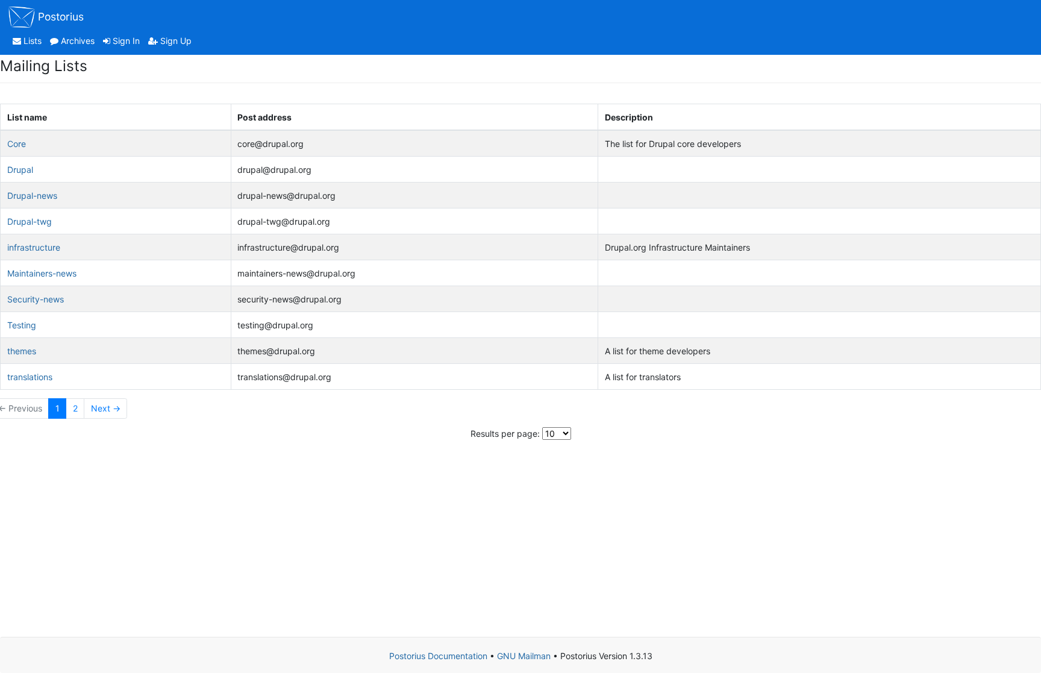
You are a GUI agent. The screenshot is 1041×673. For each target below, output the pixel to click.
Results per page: (505, 433)
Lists (31, 41)
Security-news (35, 299)
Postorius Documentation (438, 656)
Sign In (125, 41)
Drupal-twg (29, 221)
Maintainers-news (42, 273)
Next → (105, 408)
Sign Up (175, 41)
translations (29, 377)
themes (21, 351)
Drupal (20, 169)
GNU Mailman (524, 656)
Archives (76, 41)
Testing (21, 325)
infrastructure (33, 247)
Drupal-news (32, 195)
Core (16, 144)
